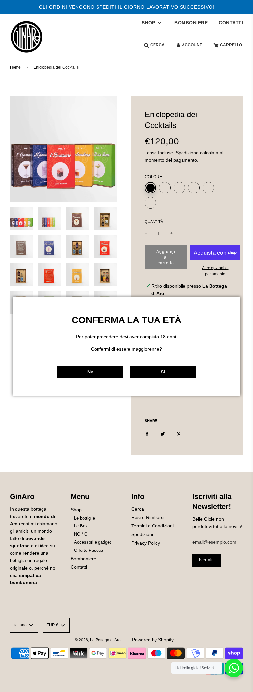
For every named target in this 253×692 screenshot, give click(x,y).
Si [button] (163, 371)
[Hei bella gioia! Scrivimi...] (234, 668)
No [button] (90, 371)
